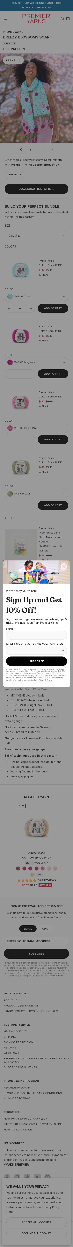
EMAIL (9, 628)
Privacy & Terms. (45, 680)
